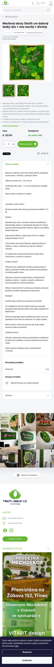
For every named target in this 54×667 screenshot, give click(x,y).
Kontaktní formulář (15, 539)
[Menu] (51, 3)
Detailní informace (10, 126)
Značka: (9, 39)
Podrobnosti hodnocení (34, 32)
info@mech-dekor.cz (15, 518)
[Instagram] (11, 530)
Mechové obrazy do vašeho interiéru (25, 383)
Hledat (48, 10)
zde (16, 646)
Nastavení (27, 652)
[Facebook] (5, 530)
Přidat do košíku (25, 144)
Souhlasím (27, 660)
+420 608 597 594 (15, 523)
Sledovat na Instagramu (29, 475)
